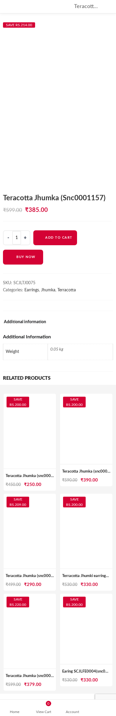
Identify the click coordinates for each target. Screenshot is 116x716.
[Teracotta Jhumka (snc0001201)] (30, 597)
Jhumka (48, 290)
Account (72, 712)
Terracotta (66, 290)
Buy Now (26, 257)
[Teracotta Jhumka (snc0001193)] (30, 497)
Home (14, 712)
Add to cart (59, 237)
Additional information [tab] (25, 322)
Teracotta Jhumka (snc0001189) (34, 476)
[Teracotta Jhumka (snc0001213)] (86, 397)
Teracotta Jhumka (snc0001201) (34, 676)
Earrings (31, 290)
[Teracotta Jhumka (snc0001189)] (30, 397)
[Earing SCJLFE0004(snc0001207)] (86, 597)
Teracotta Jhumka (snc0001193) (34, 576)
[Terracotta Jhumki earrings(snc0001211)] (86, 497)
